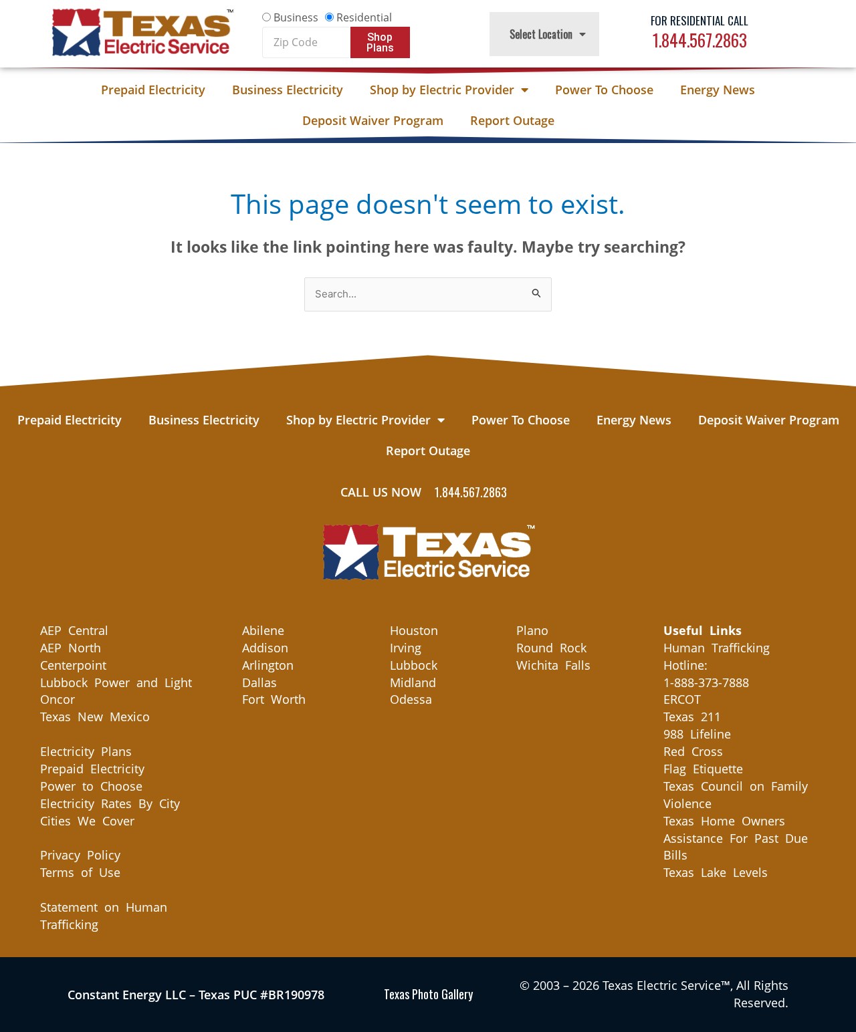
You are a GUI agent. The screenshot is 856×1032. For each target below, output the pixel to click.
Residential (364, 17)
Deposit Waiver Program (372, 120)
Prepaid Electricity (153, 90)
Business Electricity (287, 90)
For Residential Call (699, 20)
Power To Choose (604, 90)
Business (296, 17)
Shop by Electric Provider (442, 90)
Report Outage (512, 120)
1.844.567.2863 (700, 39)
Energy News (717, 90)
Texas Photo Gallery (428, 994)
